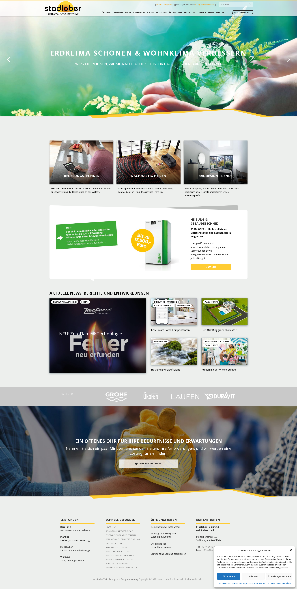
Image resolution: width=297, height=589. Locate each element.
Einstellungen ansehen (279, 576)
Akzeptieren (229, 576)
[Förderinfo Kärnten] (117, 244)
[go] (249, 4)
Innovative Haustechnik (65, 302)
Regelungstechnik (163, 305)
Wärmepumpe (183, 305)
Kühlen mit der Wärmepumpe (219, 369)
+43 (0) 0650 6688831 (205, 4)
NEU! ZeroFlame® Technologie (90, 334)
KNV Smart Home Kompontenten (170, 330)
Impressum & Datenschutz (230, 583)
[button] (290, 550)
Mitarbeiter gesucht (165, 4)
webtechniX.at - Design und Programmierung (115, 579)
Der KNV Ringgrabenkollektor (219, 330)
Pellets (84, 302)
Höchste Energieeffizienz (165, 369)
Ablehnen (253, 576)
